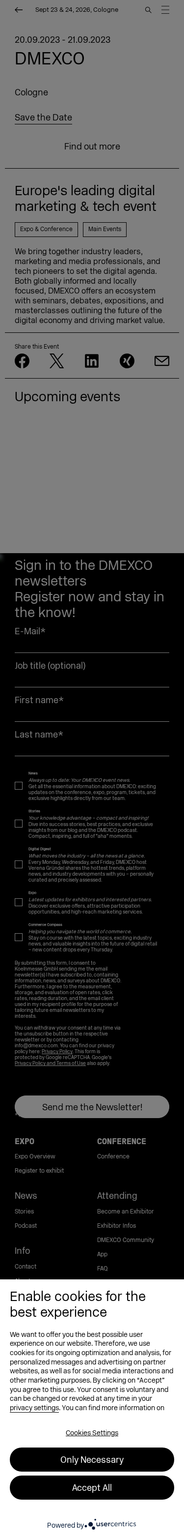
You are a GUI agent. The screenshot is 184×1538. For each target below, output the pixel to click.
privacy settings (34, 1408)
